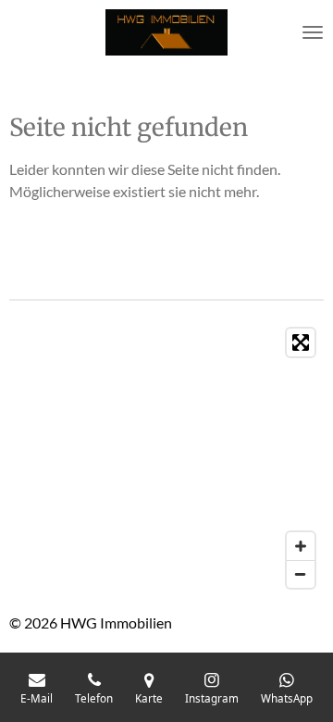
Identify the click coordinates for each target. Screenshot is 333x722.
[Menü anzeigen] (312, 32)
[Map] (166, 458)
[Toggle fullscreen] (300, 342)
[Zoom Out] (300, 574)
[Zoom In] (300, 546)
